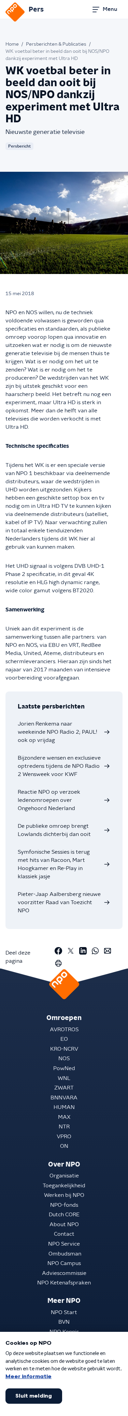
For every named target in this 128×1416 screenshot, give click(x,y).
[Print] (58, 963)
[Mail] (107, 950)
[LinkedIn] (82, 950)
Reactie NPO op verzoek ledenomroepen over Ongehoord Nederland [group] (49, 800)
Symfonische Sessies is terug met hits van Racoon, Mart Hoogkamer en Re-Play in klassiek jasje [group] (54, 864)
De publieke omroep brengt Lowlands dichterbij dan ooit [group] (54, 830)
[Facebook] (58, 950)
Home (12, 44)
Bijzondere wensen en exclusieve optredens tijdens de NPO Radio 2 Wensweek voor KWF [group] (59, 766)
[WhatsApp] (95, 950)
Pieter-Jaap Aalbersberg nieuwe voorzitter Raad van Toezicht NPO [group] (59, 902)
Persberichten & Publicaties (56, 44)
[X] (70, 950)
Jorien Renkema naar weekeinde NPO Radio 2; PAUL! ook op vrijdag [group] (57, 732)
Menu (110, 9)
